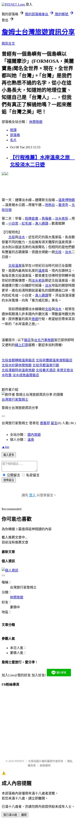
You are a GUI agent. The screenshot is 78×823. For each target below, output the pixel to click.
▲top (5, 447)
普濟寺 (63, 205)
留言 (54, 423)
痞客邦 (45, 423)
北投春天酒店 (46, 370)
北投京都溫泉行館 (45, 365)
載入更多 (8, 454)
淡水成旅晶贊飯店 (25, 375)
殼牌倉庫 (31, 218)
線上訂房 (21, 345)
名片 (13, 140)
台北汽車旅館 (44, 340)
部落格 (15, 135)
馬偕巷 (47, 218)
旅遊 (35, 319)
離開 (24, 814)
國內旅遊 (34, 434)
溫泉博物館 (66, 200)
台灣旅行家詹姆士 (15, 399)
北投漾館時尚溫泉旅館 (18, 370)
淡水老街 (61, 218)
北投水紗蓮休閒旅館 (17, 365)
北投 (11, 237)
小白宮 (13, 223)
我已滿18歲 (10, 814)
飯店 (27, 340)
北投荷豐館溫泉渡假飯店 (54, 360)
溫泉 (41, 270)
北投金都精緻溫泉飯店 (18, 360)
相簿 (13, 130)
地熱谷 (50, 205)
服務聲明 (45, 765)
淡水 (21, 237)
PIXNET (19, 761)
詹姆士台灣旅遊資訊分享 (38, 32)
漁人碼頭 (41, 223)
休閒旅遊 (35, 122)
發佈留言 (8, 480)
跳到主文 (8, 43)
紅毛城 (27, 223)
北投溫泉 (15, 265)
